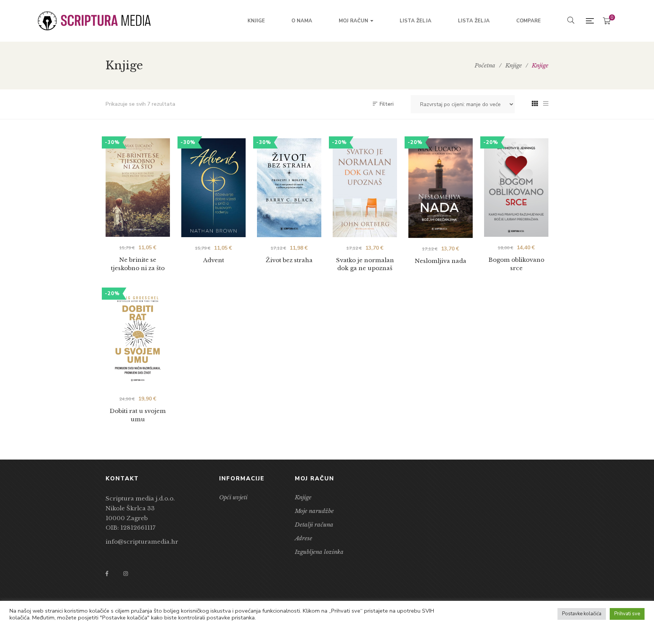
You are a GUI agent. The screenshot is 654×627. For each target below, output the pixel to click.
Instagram (125, 573)
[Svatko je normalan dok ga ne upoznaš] (365, 187)
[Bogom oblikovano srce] (516, 187)
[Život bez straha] (289, 187)
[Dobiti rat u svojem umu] (138, 338)
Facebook (107, 573)
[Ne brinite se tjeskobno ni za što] (138, 187)
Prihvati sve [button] (627, 613)
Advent (213, 260)
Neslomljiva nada (440, 260)
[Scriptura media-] (94, 21)
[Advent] (213, 187)
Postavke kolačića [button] (581, 613)
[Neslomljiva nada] (440, 188)
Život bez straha (289, 260)
